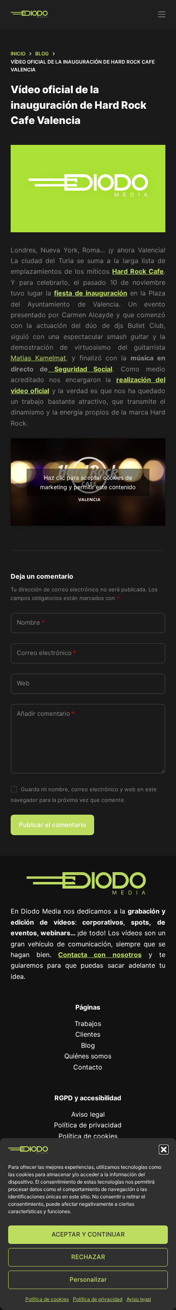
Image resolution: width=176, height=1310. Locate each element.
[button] (164, 1149)
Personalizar (88, 1279)
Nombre (31, 622)
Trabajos (87, 1023)
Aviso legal (138, 1299)
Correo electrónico (46, 653)
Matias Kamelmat (38, 358)
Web (23, 683)
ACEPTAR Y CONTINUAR (88, 1234)
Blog (88, 1045)
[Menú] (161, 14)
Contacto (87, 1067)
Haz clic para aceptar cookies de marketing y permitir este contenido (87, 482)
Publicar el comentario (52, 825)
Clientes (87, 1034)
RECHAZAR (88, 1257)
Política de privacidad (97, 1299)
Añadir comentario (45, 713)
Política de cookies (47, 1299)
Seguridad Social (80, 369)
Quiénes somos (87, 1056)
